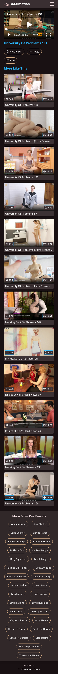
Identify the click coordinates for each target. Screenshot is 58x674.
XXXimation (20, 4)
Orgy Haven (41, 620)
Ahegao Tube (18, 524)
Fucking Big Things (17, 567)
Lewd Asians (17, 594)
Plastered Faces (16, 629)
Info (12, 60)
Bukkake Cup (17, 550)
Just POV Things (42, 576)
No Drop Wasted (39, 611)
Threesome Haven (29, 655)
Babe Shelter (17, 532)
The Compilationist (29, 646)
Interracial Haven (16, 576)
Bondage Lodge (16, 541)
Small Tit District (19, 637)
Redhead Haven (41, 629)
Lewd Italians (40, 594)
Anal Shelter (40, 524)
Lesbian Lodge (19, 585)
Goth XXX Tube (43, 567)
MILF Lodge (16, 611)
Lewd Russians (40, 602)
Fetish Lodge (41, 559)
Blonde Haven (40, 532)
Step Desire (42, 637)
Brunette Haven (41, 541)
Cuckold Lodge (40, 550)
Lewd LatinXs (17, 602)
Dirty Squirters (18, 559)
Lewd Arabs (41, 585)
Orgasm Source (18, 620)
